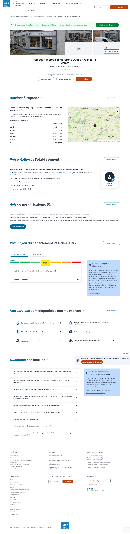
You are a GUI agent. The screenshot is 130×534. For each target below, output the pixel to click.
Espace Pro (13, 507)
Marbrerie (43, 3)
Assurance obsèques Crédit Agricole (97, 467)
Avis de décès (14, 469)
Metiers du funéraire (15, 509)
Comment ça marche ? (16, 484)
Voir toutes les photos (111, 51)
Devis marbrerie (46, 79)
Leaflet (100, 141)
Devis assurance (65, 79)
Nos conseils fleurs (15, 502)
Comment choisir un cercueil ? (18, 458)
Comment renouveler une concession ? (59, 460)
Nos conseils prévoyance (94, 455)
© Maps (106, 141)
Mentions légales (14, 494)
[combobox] (101, 7)
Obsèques (31, 3)
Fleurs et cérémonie (73, 3)
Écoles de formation (15, 512)
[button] (117, 109)
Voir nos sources (94, 293)
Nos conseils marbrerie (55, 455)
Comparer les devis (111, 98)
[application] (94, 124)
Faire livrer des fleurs (109, 25)
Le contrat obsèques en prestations (97, 464)
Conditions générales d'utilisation (19, 489)
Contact (12, 487)
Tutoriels (12, 504)
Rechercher (69, 481)
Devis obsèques (83, 79)
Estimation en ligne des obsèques (100, 481)
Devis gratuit (93, 484)
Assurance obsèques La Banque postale (98, 462)
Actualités (31, 10)
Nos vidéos (13, 499)
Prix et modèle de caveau (55, 458)
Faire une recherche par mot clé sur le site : (60, 477)
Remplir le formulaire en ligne (95, 393)
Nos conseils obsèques (16, 455)
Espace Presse (14, 514)
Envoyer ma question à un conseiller (98, 391)
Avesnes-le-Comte (66, 173)
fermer (126, 353)
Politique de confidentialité (17, 492)
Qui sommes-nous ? (15, 482)
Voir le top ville (14, 480)
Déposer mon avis (18, 226)
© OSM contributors (115, 141)
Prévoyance (56, 3)
